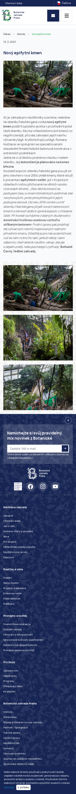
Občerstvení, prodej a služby (19, 547)
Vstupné (8, 515)
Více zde (9, 787)
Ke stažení (9, 691)
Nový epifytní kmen (41, 34)
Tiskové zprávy (11, 732)
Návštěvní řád (11, 743)
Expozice (8, 557)
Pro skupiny (9, 541)
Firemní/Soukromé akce (16, 624)
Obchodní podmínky (14, 753)
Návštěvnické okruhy (15, 552)
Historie (7, 712)
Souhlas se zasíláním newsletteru (22, 758)
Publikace (8, 603)
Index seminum (11, 598)
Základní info (10, 670)
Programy (8, 681)
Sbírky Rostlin (11, 583)
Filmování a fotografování (18, 634)
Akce (6, 536)
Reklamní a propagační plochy (20, 645)
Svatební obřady (12, 629)
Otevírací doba (13, 3)
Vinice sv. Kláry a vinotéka (18, 531)
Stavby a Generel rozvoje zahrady (22, 722)
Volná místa (10, 717)
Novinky (21, 34)
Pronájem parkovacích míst (18, 650)
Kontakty (8, 748)
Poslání (7, 577)
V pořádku (23, 787)
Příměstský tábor (13, 686)
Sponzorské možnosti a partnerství (23, 639)
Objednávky (10, 675)
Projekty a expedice (14, 588)
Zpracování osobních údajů (18, 764)
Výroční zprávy (11, 738)
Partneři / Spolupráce (15, 727)
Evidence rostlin (12, 593)
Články (7, 34)
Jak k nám (9, 526)
